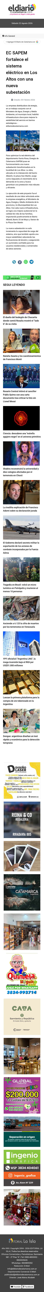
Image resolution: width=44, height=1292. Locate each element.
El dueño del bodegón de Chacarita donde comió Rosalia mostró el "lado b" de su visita (21, 320)
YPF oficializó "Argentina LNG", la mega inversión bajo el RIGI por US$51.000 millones (19, 662)
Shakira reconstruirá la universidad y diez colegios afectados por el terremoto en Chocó (21, 472)
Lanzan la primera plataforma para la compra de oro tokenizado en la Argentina (21, 700)
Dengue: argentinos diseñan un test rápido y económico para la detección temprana (21, 739)
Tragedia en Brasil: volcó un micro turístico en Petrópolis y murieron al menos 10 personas (20, 588)
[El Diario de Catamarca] (22, 9)
